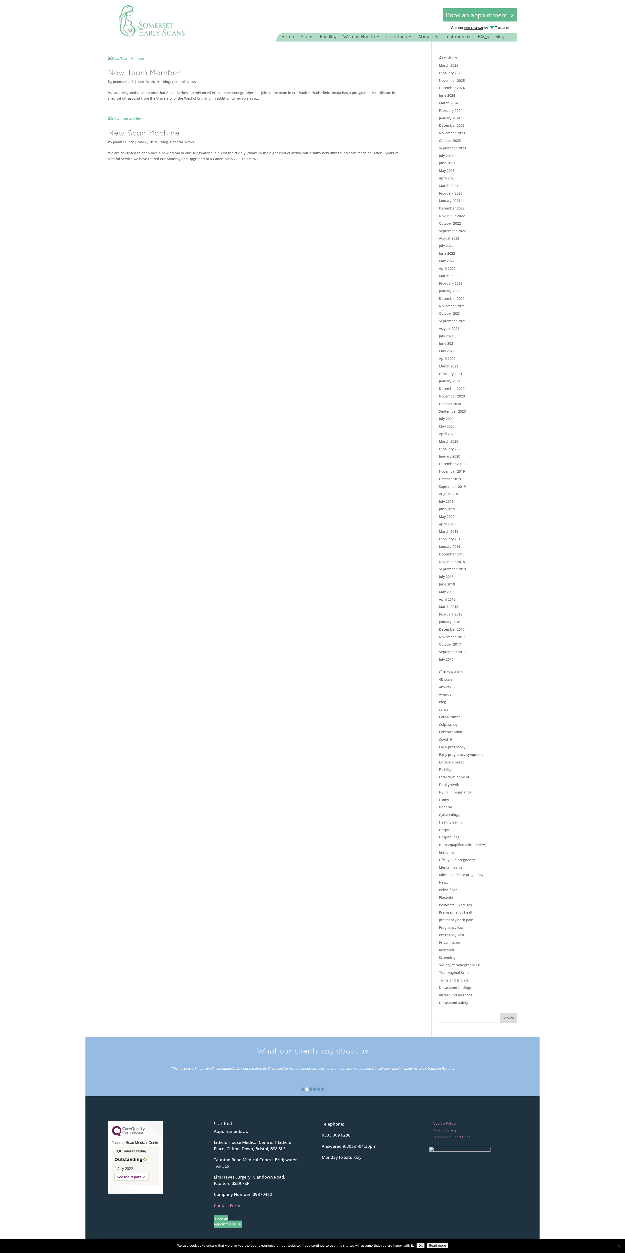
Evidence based (452, 762)
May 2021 (447, 351)
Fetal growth (449, 784)
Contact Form (227, 1205)
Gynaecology (449, 814)
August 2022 (449, 238)
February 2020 (450, 449)
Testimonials (458, 36)
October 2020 (450, 403)
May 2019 (447, 516)
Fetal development (454, 777)
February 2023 (450, 193)
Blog (500, 36)
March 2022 (448, 275)
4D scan (445, 679)
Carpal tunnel (450, 717)
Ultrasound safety (453, 1002)
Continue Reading (440, 1068)
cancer (444, 709)
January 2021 (449, 381)
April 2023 (447, 178)
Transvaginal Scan (454, 972)
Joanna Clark (123, 81)
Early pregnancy (452, 747)
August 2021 (449, 328)
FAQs (483, 36)
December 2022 (452, 208)
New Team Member (144, 72)
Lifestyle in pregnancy (457, 859)
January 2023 (449, 200)
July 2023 (446, 155)
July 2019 (446, 501)
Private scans (450, 942)
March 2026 (448, 65)
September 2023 (452, 148)
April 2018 (447, 599)
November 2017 (452, 637)
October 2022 (450, 223)
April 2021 (447, 358)
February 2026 (450, 73)
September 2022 (452, 231)
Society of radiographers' (459, 965)
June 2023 (447, 163)
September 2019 (452, 486)
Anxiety (445, 687)
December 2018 (452, 554)
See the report (129, 1177)
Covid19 (445, 739)
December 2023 (452, 125)
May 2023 (447, 170)
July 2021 (446, 336)
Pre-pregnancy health (457, 912)
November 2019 (452, 471)
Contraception (450, 732)
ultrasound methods (455, 995)
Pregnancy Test (451, 935)
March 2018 (448, 606)
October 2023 (450, 140)
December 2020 (452, 388)
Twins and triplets (454, 980)
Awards (445, 694)
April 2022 (447, 268)
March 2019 (448, 531)
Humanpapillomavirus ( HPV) (462, 844)
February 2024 (450, 110)
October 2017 (450, 644)
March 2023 (448, 185)
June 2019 (447, 509)
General (178, 81)
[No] (618, 1246)
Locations (396, 36)
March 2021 (448, 366)
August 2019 (449, 493)
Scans (307, 36)
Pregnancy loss (451, 927)
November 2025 (452, 80)
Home (287, 36)
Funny (444, 799)
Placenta (446, 897)
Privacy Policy (444, 1130)
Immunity (447, 852)
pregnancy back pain (456, 920)
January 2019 (449, 546)
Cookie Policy (444, 1123)
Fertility (328, 36)
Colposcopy (448, 724)
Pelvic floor (448, 890)
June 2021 (447, 343)
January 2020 (449, 456)
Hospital (445, 829)
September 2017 (452, 651)
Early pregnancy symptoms (461, 754)
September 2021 (452, 321)
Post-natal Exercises (455, 905)
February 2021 (450, 373)
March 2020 (448, 441)
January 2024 (449, 118)
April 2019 (447, 524)
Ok (420, 1245)
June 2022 (447, 253)
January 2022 (449, 291)
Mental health (450, 867)
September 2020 (452, 411)
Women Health (359, 36)
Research (446, 950)
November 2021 (452, 306)
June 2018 (447, 584)
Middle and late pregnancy (461, 874)
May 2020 (447, 426)
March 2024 (448, 103)
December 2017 (452, 629)
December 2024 (452, 87)
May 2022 (447, 261)
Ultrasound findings (455, 987)
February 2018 (450, 614)
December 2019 (452, 463)
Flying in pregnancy (455, 792)
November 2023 (452, 133)
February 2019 (450, 539)
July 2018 (446, 576)
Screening (447, 957)
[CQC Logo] (128, 1135)
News (191, 81)
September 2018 (452, 569)
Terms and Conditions (451, 1137)
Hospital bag (449, 837)
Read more (437, 1245)
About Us (428, 36)
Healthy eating (451, 822)
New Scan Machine (144, 132)
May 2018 (447, 591)
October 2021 (450, 313)
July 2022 (446, 245)
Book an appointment (476, 15)
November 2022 (452, 215)
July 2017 (446, 659)
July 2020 (446, 418)
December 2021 (452, 298)
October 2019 (450, 479)
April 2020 (447, 433)
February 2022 (450, 283)
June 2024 (447, 95)
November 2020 (452, 396)
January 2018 (449, 621)
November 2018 (452, 561)
